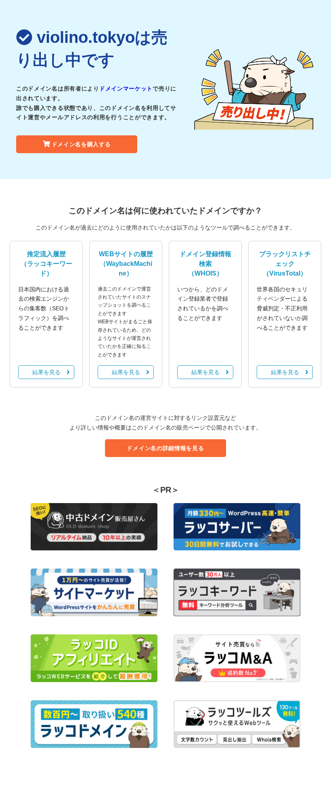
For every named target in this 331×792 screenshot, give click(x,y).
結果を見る (46, 372)
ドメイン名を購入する (81, 144)
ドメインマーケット (126, 88)
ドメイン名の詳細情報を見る (165, 448)
